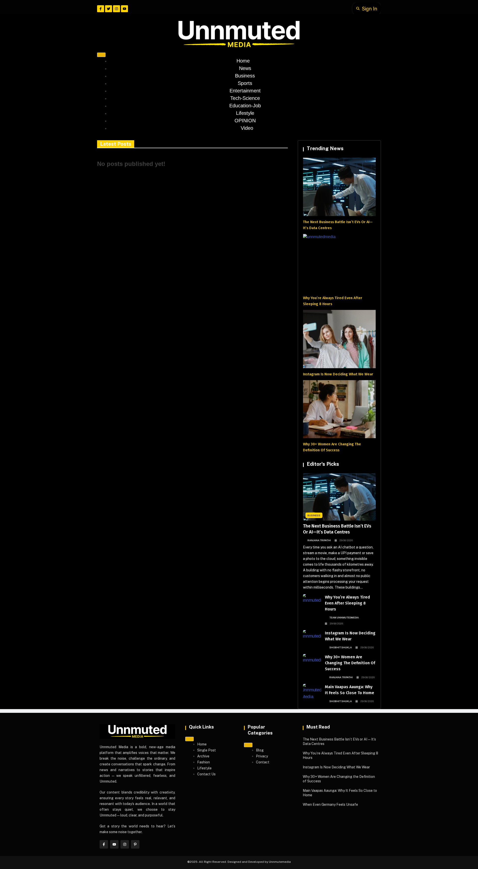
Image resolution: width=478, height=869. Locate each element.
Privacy (262, 756)
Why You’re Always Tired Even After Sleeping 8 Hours (347, 603)
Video (247, 128)
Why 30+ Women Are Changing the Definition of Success (350, 663)
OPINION (245, 120)
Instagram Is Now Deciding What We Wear (338, 374)
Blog (260, 750)
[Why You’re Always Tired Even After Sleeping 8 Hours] (312, 602)
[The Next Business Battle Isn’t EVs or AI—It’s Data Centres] (339, 497)
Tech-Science (245, 98)
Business (245, 75)
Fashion (203, 762)
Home (243, 61)
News (245, 68)
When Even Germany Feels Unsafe (330, 804)
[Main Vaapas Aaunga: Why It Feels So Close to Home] (312, 691)
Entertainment (245, 90)
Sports (245, 83)
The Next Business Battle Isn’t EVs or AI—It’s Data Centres (337, 529)
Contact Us (206, 774)
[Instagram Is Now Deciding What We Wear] (312, 638)
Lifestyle (245, 113)
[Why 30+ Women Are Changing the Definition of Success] (312, 661)
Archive (203, 756)
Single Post (206, 750)
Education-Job (245, 105)
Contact (262, 762)
